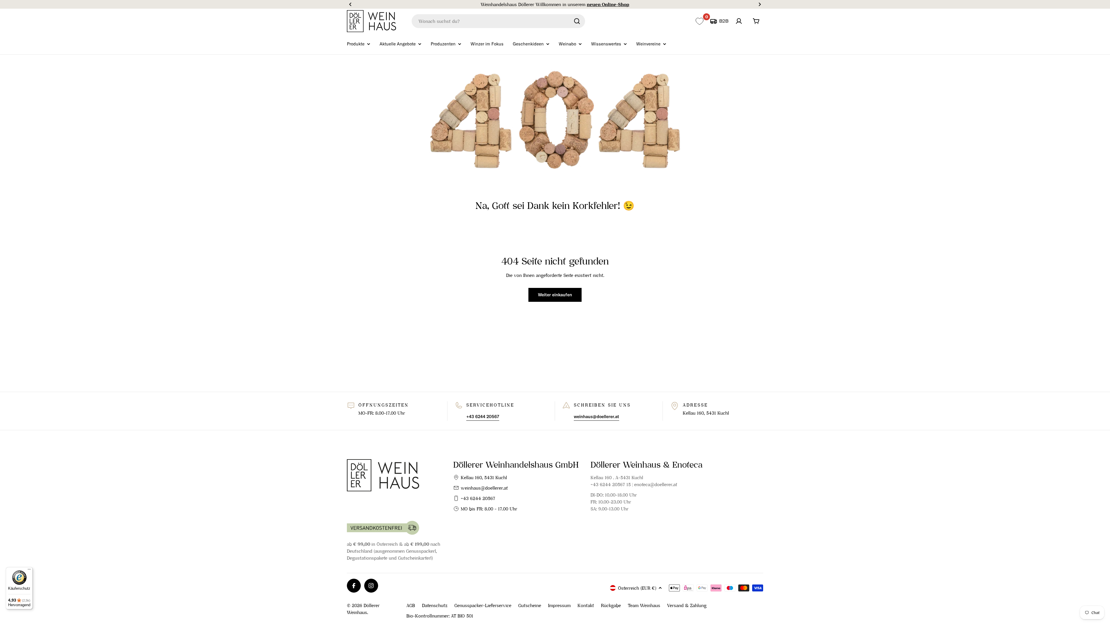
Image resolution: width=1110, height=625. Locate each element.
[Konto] (738, 21)
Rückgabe (611, 605)
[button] (350, 4)
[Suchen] (577, 21)
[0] (699, 21)
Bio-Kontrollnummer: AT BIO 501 (439, 616)
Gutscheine (529, 605)
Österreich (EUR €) (637, 588)
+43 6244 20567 (478, 498)
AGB (410, 605)
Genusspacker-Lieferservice (482, 605)
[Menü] (29, 570)
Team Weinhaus (644, 605)
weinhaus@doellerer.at (484, 488)
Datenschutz (434, 605)
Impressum (559, 605)
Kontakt (586, 605)
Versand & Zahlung (686, 605)
